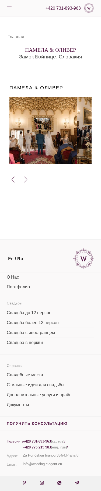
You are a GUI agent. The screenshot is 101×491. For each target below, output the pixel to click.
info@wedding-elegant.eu (42, 464)
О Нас (13, 277)
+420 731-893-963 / (44, 441)
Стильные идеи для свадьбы (35, 385)
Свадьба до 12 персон (29, 312)
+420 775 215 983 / (45, 447)
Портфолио (18, 287)
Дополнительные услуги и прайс (39, 394)
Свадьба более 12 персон (33, 322)
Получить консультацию (37, 423)
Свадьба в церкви (25, 342)
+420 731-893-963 (63, 8)
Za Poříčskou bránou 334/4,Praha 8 (50, 455)
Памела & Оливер (36, 87)
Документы (18, 404)
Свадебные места (25, 375)
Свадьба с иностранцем (31, 332)
